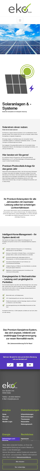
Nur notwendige (20, 467)
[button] (20, 20)
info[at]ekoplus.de (13, 399)
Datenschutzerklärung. (24, 457)
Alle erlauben (20, 462)
